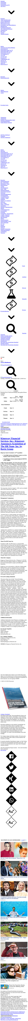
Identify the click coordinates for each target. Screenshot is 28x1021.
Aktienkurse (3, 117)
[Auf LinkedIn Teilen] (11, 794)
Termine (2, 32)
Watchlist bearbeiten (5, 339)
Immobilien (3, 205)
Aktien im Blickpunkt (5, 20)
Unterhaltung (4, 231)
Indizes (2, 46)
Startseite (3, 1)
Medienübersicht (4, 91)
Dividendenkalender (5, 121)
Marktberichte (4, 26)
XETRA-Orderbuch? (5, 137)
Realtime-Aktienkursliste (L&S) (8, 120)
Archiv (2, 92)
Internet (2, 208)
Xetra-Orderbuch (11, 1011)
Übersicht (3, 136)
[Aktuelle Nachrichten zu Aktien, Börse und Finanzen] (6, 365)
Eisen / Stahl (3, 189)
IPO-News (3, 31)
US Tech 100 (4, 56)
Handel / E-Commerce (6, 200)
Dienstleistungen (4, 187)
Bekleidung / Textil (5, 184)
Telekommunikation (5, 230)
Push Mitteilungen (5, 427)
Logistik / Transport (5, 214)
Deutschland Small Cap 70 (7, 50)
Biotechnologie (4, 185)
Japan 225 (3, 63)
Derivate (24, 288)
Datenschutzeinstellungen (6, 1015)
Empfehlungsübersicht (6, 27)
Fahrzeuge (3, 193)
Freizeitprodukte (4, 195)
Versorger (3, 232)
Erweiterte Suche (4, 105)
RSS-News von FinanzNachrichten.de (9, 1019)
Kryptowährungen (5, 311)
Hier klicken (3, 750)
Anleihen (24, 277)
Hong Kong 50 (4, 64)
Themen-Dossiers (5, 34)
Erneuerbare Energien (5, 191)
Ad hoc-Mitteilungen (5, 21)
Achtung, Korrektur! (5, 714)
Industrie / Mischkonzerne (6, 207)
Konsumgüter (4, 211)
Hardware (3, 202)
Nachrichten (3, 2)
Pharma (2, 225)
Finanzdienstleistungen (6, 194)
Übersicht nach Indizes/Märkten (8, 47)
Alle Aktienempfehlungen (6, 29)
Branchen (3, 76)
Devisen (24, 310)
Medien (2, 90)
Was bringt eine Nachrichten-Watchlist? (9, 342)
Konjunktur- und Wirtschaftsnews (8, 25)
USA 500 (3, 55)
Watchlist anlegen (5, 343)
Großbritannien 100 (5, 59)
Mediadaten (15, 1015)
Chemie (2, 186)
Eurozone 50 (3, 58)
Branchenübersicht (5, 78)
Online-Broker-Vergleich (6, 122)
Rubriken (3, 18)
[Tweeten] (11, 772)
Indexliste (3, 151)
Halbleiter (3, 199)
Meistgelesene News (5, 23)
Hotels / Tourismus (5, 204)
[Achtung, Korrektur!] (14, 713)
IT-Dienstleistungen (5, 209)
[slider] (3, 433)
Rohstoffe (3, 226)
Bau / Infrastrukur (5, 182)
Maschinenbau (4, 217)
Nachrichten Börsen (5, 1013)
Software (3, 227)
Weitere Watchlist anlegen (6, 335)
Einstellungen (4, 341)
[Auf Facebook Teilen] (11, 761)
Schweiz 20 (3, 60)
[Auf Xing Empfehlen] (11, 783)
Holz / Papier (4, 203)
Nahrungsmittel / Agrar (6, 221)
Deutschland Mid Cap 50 (6, 51)
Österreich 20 (4, 61)
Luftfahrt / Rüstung (5, 216)
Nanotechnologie (4, 220)
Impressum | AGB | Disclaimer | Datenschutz (11, 1018)
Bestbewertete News (5, 22)
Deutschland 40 (4, 49)
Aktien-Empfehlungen (15, 1013)
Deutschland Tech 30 (5, 52)
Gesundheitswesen (5, 196)
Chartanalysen (4, 30)
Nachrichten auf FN (5, 5)
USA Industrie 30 (5, 54)
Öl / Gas (2, 223)
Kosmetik (3, 212)
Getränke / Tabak (4, 198)
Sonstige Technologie (5, 229)
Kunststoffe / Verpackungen (7, 213)
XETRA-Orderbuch (5, 135)
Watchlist (24, 333)
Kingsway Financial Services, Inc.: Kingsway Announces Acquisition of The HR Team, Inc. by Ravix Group (13, 443)
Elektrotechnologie (5, 190)
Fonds (23, 266)
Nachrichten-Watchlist (6, 337)
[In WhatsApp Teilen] (11, 805)
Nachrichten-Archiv (8, 1014)
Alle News (3, 6)
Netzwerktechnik (4, 222)
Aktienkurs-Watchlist (5, 338)
